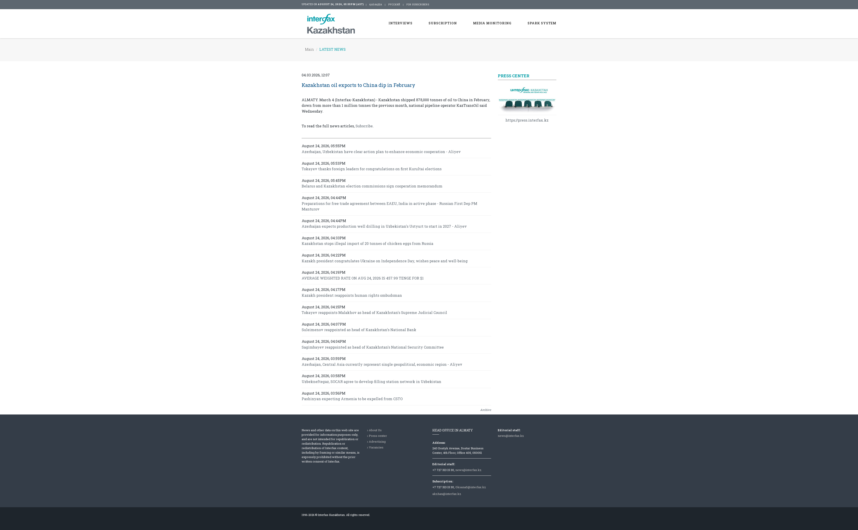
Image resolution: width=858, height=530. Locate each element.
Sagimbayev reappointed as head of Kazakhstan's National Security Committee (373, 347)
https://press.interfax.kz (527, 120)
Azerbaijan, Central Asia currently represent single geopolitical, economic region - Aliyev (382, 364)
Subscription (443, 23)
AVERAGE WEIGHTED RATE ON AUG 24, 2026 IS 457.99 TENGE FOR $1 (363, 278)
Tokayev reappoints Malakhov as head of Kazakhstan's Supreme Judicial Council (374, 312)
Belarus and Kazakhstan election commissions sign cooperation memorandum (372, 186)
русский (394, 4)
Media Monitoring (492, 23)
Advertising (377, 442)
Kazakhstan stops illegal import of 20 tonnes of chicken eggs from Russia (367, 243)
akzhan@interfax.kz (446, 494)
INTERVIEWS (400, 23)
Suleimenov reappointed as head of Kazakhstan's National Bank (359, 329)
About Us (375, 430)
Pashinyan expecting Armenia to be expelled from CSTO (352, 398)
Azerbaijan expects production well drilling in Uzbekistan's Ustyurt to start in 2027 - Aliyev (384, 226)
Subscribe (364, 126)
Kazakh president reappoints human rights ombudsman (352, 295)
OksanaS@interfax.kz (470, 487)
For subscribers (417, 4)
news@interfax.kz (468, 470)
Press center (378, 436)
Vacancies (376, 447)
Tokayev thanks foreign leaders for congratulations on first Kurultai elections (372, 168)
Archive (485, 410)
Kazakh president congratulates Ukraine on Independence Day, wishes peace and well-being (385, 261)
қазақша (375, 4)
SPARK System (542, 23)
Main (309, 49)
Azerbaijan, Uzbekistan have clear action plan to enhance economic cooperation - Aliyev (381, 151)
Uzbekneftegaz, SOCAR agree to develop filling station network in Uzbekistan (371, 381)
